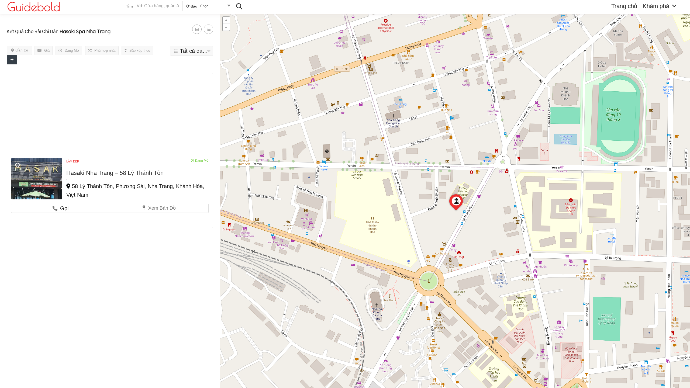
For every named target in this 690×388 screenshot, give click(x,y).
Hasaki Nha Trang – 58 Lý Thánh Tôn (115, 172)
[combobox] (208, 7)
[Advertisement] (110, 117)
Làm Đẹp (72, 161)
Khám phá (656, 6)
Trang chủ (624, 6)
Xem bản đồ (161, 208)
